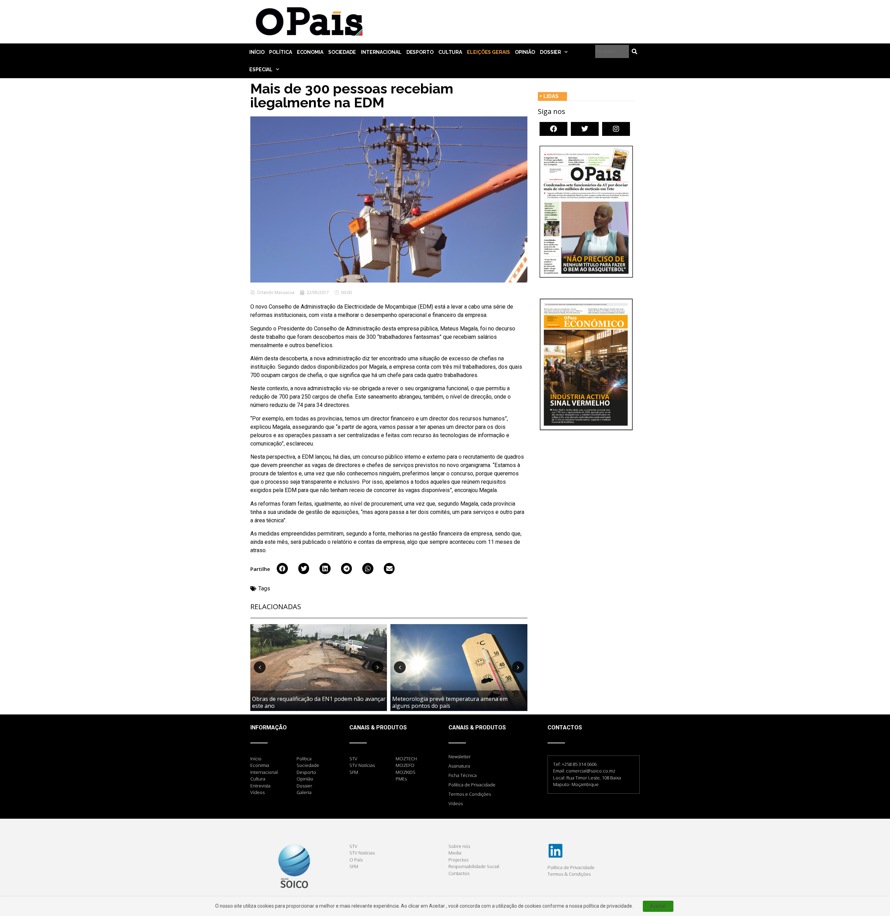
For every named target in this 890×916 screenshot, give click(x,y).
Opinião (525, 52)
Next (377, 667)
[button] (282, 568)
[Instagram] (616, 129)
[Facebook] (553, 129)
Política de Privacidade (471, 785)
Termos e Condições (469, 794)
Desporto (420, 52)
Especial (261, 69)
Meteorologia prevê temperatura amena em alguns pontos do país (450, 702)
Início (256, 52)
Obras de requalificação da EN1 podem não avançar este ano (319, 702)
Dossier (550, 52)
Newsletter (459, 756)
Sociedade (342, 52)
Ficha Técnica (462, 775)
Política (280, 52)
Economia (310, 52)
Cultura (450, 52)
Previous (260, 667)
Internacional (381, 52)
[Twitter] (585, 129)
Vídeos (455, 803)
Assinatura (459, 766)
